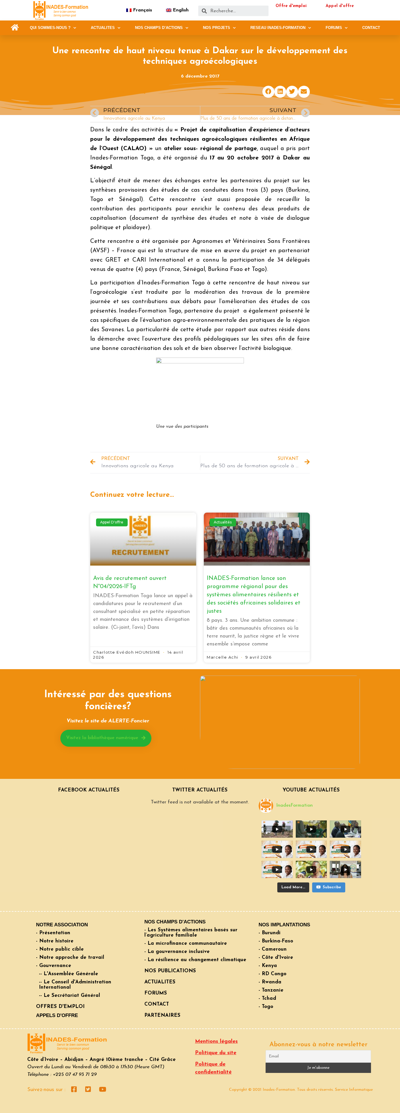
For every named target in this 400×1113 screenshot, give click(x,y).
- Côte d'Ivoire (276, 957)
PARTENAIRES (162, 1015)
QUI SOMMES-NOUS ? (50, 27)
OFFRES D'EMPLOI (60, 1006)
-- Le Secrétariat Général (69, 995)
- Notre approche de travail (70, 957)
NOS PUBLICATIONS (170, 970)
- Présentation (53, 932)
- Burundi (270, 932)
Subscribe (332, 887)
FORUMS (334, 27)
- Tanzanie (271, 990)
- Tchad (267, 998)
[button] (15, 27)
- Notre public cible (60, 949)
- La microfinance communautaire (185, 943)
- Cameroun (273, 949)
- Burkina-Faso (276, 941)
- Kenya (268, 965)
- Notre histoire (54, 941)
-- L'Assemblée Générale (68, 973)
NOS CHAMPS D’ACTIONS (159, 27)
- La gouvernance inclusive (177, 951)
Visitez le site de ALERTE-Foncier (107, 721)
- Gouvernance (53, 965)
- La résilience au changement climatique (195, 959)
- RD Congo (272, 973)
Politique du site (215, 1053)
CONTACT (371, 27)
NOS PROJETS (216, 27)
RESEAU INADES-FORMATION (277, 27)
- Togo (266, 1006)
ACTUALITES (103, 27)
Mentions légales (216, 1041)
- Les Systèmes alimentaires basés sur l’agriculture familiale (190, 933)
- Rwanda (270, 982)
